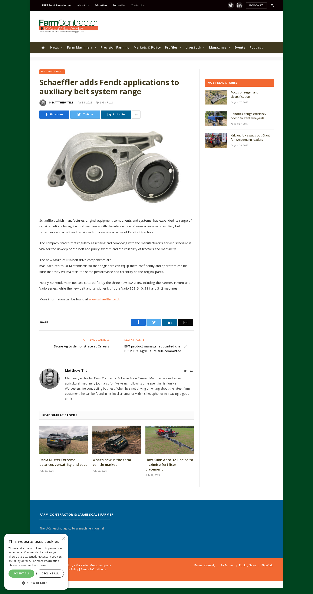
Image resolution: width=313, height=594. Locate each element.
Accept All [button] (21, 573)
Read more (39, 565)
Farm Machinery (80, 47)
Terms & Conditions (93, 569)
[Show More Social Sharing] (136, 114)
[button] (36, 582)
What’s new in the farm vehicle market (111, 462)
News (54, 47)
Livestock (193, 47)
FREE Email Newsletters (57, 5)
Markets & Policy (147, 47)
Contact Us (138, 5)
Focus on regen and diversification (244, 94)
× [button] (63, 538)
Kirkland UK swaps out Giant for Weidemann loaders (250, 137)
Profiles (171, 47)
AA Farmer (227, 565)
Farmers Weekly (204, 565)
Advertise (101, 5)
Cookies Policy (69, 569)
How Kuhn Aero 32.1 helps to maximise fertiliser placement (169, 465)
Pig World (267, 565)
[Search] (272, 5)
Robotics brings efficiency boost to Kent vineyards (248, 116)
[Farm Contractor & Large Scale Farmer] (68, 26)
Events (239, 47)
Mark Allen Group (87, 565)
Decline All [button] (50, 573)
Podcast (256, 5)
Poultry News (247, 565)
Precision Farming (115, 47)
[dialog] (36, 562)
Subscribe (118, 5)
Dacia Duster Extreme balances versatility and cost (63, 462)
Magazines (218, 47)
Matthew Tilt (62, 102)
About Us (83, 5)
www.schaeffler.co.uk (105, 299)
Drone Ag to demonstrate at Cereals (81, 346)
